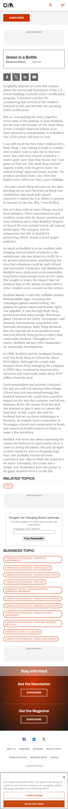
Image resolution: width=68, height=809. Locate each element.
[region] (34, 790)
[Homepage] (8, 5)
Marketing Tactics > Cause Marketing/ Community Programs (26, 590)
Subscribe (16, 17)
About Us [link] (11, 749)
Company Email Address (26, 528)
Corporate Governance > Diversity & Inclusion (31, 575)
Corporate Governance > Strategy (24, 582)
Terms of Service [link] (18, 757)
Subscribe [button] (34, 692)
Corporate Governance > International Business (32, 598)
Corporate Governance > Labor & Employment (31, 639)
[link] (7, 77)
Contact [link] (54, 757)
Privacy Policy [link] (54, 749)
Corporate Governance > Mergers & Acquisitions (32, 605)
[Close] (64, 777)
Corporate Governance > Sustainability (27, 567)
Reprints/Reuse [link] (38, 757)
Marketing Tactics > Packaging (22, 631)
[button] (63, 5)
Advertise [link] (38, 749)
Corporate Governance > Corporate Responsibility (25, 559)
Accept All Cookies (34, 803)
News (8, 486)
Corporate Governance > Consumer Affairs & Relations (30, 623)
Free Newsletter (34, 538)
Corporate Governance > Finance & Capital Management (29, 614)
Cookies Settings (34, 766)
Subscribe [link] (24, 749)
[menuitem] (7, 77)
